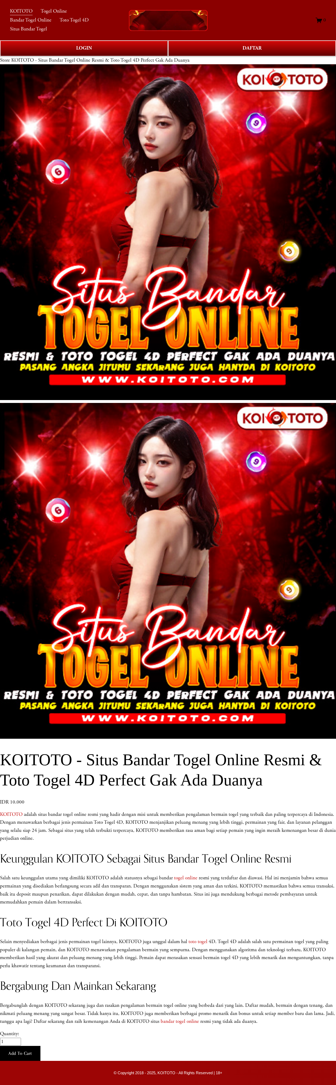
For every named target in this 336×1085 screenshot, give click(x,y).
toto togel (197, 942)
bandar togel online (180, 1021)
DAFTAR (252, 48)
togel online (185, 878)
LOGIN (84, 48)
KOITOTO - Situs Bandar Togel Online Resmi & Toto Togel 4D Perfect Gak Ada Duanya (100, 60)
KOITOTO (11, 814)
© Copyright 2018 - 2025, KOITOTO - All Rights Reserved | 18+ (168, 1073)
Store (5, 60)
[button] (20, 1053)
